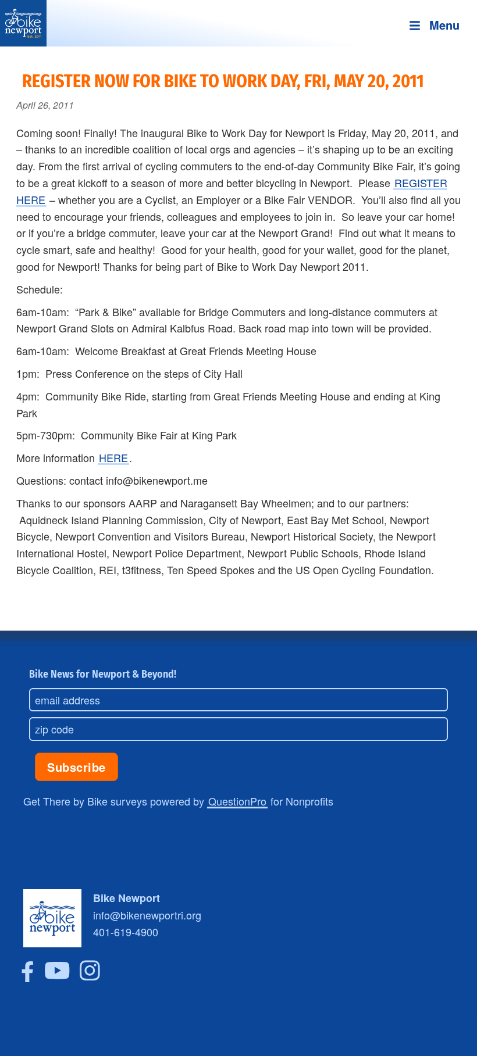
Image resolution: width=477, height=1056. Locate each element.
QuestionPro (237, 800)
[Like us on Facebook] (27, 977)
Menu (444, 24)
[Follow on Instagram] (90, 977)
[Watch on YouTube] (57, 977)
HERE (113, 457)
